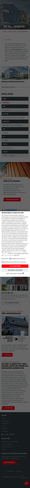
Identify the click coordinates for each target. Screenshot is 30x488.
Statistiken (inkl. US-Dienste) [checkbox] (18, 258)
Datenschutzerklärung (17, 251)
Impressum (4, 253)
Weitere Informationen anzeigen (14, 273)
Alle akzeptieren (15, 266)
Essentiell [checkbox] (6, 258)
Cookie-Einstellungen (8, 255)
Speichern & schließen (15, 270)
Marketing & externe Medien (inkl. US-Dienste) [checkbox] (15, 262)
